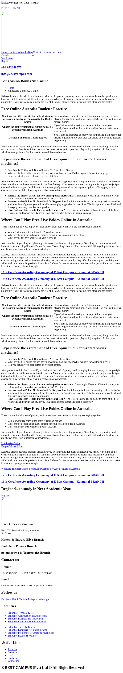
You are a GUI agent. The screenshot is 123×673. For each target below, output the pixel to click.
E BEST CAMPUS (11, 8)
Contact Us (38, 52)
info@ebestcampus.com (16, 74)
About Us (23, 52)
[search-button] (33, 55)
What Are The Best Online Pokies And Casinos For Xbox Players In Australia (40, 468)
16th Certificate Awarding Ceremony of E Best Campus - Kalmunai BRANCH (52, 272)
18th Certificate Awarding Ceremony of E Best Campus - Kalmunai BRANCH (52, 279)
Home (4, 52)
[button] (13, 52)
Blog (30, 52)
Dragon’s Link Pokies (12, 446)
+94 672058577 (11, 67)
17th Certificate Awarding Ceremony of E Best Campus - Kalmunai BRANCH (52, 475)
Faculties (12, 52)
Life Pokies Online (10, 443)
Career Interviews (53, 52)
